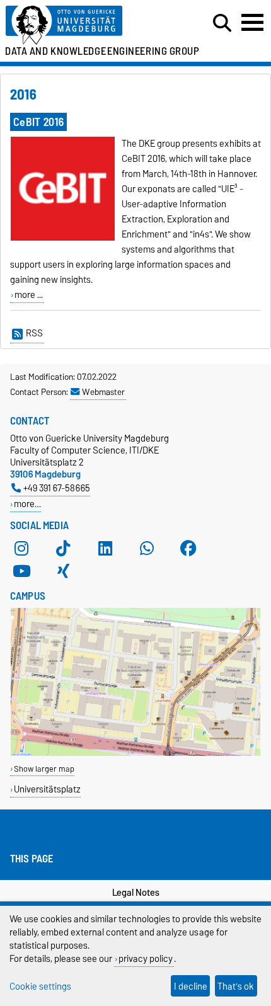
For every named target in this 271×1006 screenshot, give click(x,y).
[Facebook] (188, 548)
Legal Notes (135, 892)
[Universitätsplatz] (135, 753)
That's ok (235, 986)
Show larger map (44, 768)
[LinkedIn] (105, 548)
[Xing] (63, 570)
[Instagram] (21, 548)
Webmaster (103, 391)
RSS (34, 333)
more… (27, 504)
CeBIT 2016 (38, 122)
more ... (28, 294)
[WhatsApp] (147, 548)
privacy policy (145, 958)
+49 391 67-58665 (56, 488)
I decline (190, 986)
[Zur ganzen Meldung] (62, 238)
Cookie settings (40, 986)
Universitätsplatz (47, 789)
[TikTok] (63, 548)
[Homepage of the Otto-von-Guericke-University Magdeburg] (83, 25)
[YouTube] (21, 570)
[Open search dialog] (222, 23)
